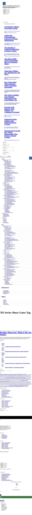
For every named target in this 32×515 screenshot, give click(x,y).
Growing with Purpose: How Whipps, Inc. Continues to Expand (11, 109)
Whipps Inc (8, 67)
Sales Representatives (4, 435)
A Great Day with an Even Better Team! (11, 27)
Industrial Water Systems (5, 477)
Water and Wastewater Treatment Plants (12, 43)
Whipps (19, 386)
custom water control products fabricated (26, 378)
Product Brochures (4, 438)
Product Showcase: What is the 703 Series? (15, 333)
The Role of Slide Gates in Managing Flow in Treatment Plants (11, 61)
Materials (13, 102)
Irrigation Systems (4, 395)
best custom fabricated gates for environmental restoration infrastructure (8, 375)
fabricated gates (19, 380)
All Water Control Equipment (5, 448)
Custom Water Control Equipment (11, 53)
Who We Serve (14, 54)
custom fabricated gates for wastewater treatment (16, 377)
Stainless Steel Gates (17, 102)
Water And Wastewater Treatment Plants (7, 397)
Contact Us (1, 418)
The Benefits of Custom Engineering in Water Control (11, 49)
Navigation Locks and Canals (5, 391)
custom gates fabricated (18, 378)
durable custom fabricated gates (4, 379)
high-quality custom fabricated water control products (5, 383)
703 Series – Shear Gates (5, 444)
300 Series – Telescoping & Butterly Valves (7, 406)
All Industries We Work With (5, 473)
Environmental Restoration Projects (11, 140)
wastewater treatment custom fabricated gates (18, 385)
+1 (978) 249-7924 (3, 455)
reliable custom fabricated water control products (18, 384)
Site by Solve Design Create (16, 489)
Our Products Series (4, 437)
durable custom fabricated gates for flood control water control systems (16, 379)
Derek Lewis (6, 78)
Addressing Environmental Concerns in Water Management (11, 38)
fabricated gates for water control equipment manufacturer (17, 381)
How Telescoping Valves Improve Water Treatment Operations (10, 84)
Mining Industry (4, 394)
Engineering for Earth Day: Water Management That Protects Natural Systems (12, 134)
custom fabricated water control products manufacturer (10, 378)
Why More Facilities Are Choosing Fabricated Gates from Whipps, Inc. (11, 97)
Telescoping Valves (12, 90)
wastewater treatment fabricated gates (8, 386)
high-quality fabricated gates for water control (23, 383)
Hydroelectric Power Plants (5, 393)
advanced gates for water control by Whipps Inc (13, 374)
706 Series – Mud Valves (5, 402)
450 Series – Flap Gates (5, 405)
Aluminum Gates (9, 102)
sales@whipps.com (5, 20)
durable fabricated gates (5, 380)
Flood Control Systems (5, 392)
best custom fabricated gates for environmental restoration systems (23, 375)
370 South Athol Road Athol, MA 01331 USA (9, 15)
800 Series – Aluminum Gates (6, 401)
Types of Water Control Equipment (9, 103)
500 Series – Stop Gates (5, 404)
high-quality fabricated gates (15, 383)
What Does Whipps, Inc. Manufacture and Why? (12, 72)
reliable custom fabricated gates (9, 384)
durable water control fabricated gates (12, 380)
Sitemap (17, 484)
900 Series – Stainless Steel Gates (6, 400)
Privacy (17, 483)
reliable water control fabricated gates (5, 385)
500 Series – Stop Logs (5, 445)
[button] (4, 503)
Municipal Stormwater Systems (6, 396)
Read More (1, 340)
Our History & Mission (5, 436)
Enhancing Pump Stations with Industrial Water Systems (10, 121)
